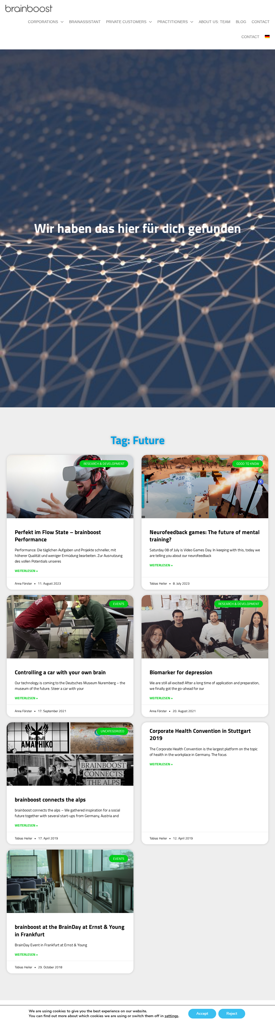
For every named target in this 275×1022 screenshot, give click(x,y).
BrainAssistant (85, 22)
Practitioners (172, 22)
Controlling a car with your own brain (60, 672)
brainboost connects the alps (50, 799)
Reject (231, 1013)
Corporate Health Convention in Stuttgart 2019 (200, 734)
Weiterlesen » (26, 570)
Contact (261, 22)
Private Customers (126, 22)
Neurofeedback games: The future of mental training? (205, 535)
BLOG (241, 22)
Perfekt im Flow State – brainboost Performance (58, 535)
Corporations (43, 22)
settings (171, 1016)
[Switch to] (264, 36)
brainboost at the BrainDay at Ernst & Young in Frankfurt (69, 930)
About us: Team (214, 22)
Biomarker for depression (181, 672)
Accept (202, 1013)
